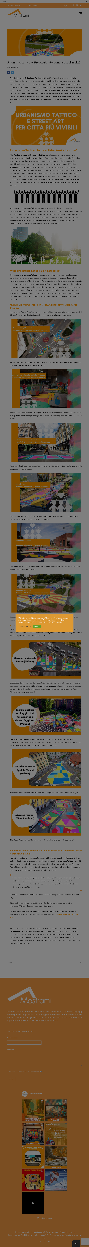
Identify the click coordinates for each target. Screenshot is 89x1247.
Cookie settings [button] (25, 626)
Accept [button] (37, 626)
